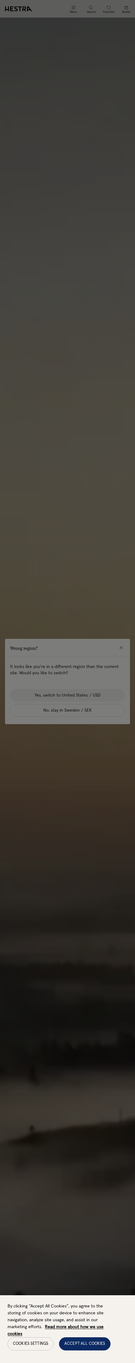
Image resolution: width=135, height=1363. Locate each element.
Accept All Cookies (84, 1344)
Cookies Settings (30, 1344)
